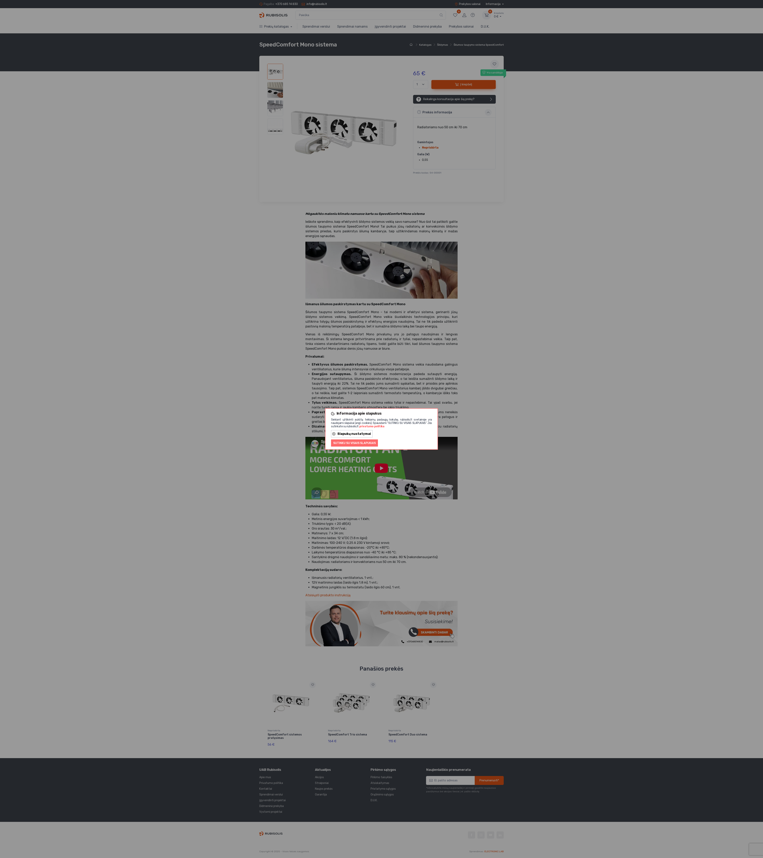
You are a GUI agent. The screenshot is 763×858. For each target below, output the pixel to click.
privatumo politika (371, 426)
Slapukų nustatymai (354, 434)
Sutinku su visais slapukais (354, 443)
